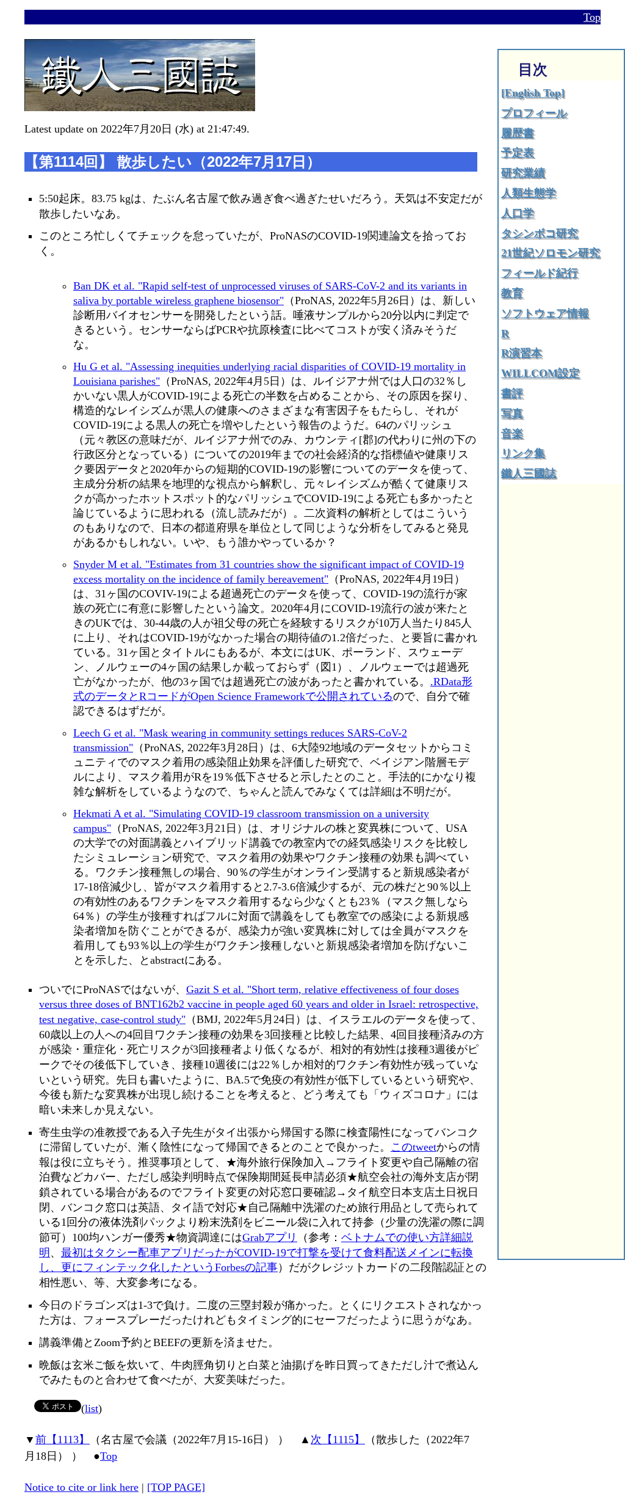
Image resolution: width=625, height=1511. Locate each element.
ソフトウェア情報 (545, 313)
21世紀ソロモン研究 (550, 253)
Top (592, 17)
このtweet (413, 1147)
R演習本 (521, 353)
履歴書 (517, 133)
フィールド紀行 (539, 273)
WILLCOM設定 (540, 373)
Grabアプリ (269, 1237)
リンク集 (523, 453)
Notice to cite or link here (81, 1487)
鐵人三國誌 (528, 473)
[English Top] (533, 93)
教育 (512, 293)
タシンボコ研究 (539, 233)
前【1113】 (62, 1439)
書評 (512, 393)
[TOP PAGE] (176, 1487)
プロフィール (534, 113)
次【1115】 (338, 1439)
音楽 (512, 434)
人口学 (517, 213)
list (91, 1408)
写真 (512, 413)
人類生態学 (528, 193)
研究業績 (523, 173)
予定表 (517, 153)
